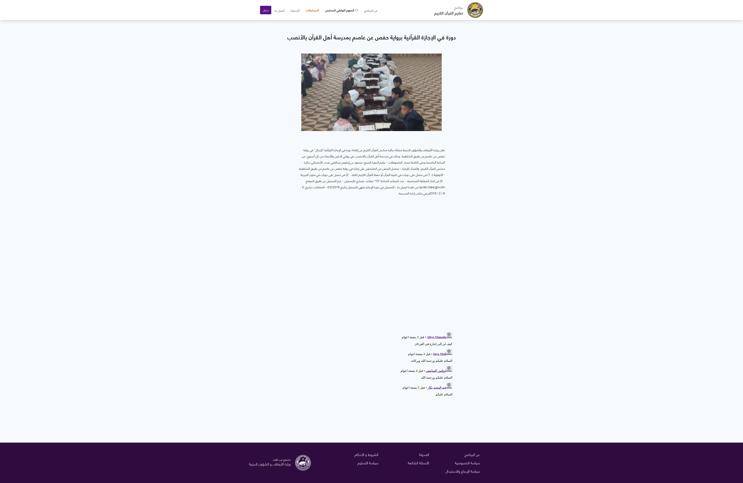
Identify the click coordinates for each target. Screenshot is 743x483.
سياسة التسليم (368, 462)
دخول (265, 10)
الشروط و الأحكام (366, 454)
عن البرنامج (370, 10)
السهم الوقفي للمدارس (340, 10)
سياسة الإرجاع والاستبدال (462, 471)
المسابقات (312, 10)
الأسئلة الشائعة (418, 462)
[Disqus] (371, 280)
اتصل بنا (279, 10)
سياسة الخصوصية (467, 462)
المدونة (295, 10)
